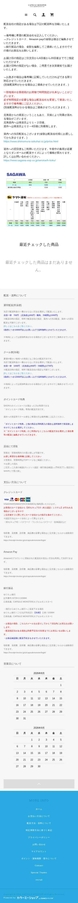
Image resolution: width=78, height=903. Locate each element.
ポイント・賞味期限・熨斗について (39, 858)
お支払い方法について (39, 816)
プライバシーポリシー (39, 837)
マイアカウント (39, 851)
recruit (39, 880)
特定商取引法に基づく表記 (39, 830)
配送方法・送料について (39, 823)
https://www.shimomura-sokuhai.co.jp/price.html (31, 141)
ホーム (39, 809)
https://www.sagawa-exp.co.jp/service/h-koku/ (30, 160)
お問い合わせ (39, 844)
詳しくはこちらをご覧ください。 (19, 326)
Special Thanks (39, 872)
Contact (39, 865)
